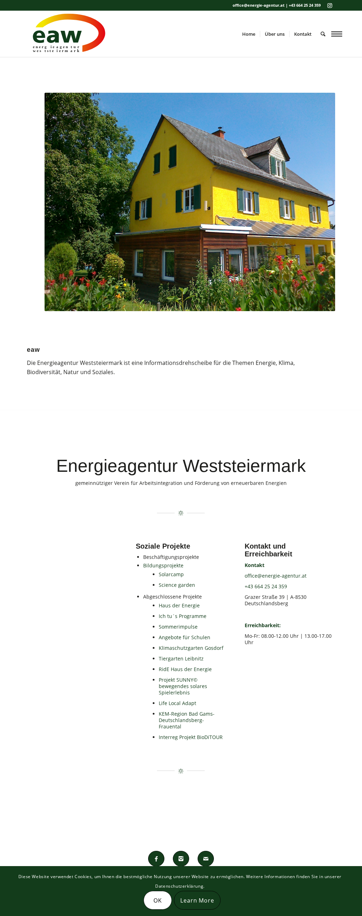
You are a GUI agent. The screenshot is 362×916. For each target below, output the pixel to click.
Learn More (197, 900)
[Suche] (323, 34)
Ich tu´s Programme (182, 616)
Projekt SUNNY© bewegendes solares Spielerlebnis (183, 686)
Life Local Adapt (177, 703)
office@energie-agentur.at (275, 575)
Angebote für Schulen (184, 637)
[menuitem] (249, 34)
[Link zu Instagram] (330, 5)
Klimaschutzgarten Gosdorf (191, 648)
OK (157, 900)
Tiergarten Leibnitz (181, 658)
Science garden (177, 585)
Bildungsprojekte (163, 565)
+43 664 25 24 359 (266, 586)
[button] (336, 33)
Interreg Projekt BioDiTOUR (191, 737)
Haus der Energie (179, 605)
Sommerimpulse (178, 626)
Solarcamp (171, 574)
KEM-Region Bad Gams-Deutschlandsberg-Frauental (187, 720)
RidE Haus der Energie (185, 669)
